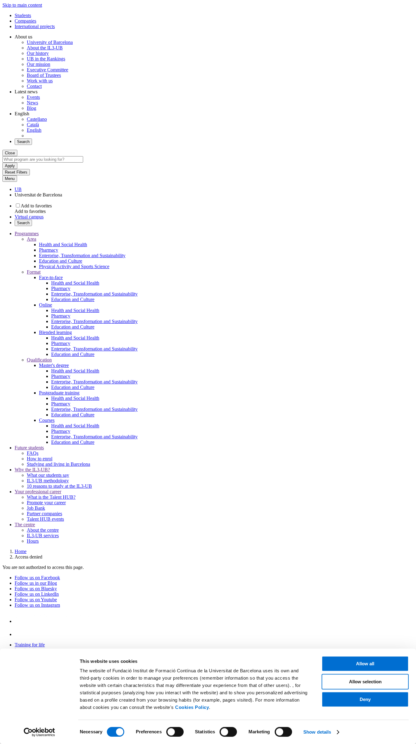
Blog (31, 108)
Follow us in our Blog (36, 583)
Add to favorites (36, 205)
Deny (365, 699)
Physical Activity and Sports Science (74, 266)
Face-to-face (51, 277)
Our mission (38, 64)
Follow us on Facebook (37, 577)
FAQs (32, 453)
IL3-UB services (43, 535)
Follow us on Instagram (37, 605)
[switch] (175, 732)
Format (34, 272)
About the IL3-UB (45, 47)
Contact (34, 86)
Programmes (27, 233)
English (34, 130)
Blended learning (55, 332)
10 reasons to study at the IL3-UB (59, 486)
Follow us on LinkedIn (37, 594)
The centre (25, 524)
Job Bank (36, 508)
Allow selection (365, 681)
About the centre (43, 530)
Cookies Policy (192, 707)
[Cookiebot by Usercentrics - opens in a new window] (39, 732)
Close (10, 153)
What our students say (48, 475)
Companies (25, 20)
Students (23, 15)
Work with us (40, 80)
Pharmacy (48, 250)
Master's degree (54, 365)
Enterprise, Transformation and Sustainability (82, 255)
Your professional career (38, 491)
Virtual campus (29, 216)
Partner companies (44, 513)
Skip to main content (22, 5)
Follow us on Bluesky (36, 588)
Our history (38, 53)
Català (33, 124)
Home (20, 551)
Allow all (365, 663)
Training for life (30, 644)
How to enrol (39, 458)
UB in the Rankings (46, 58)
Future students (29, 447)
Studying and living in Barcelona (58, 464)
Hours (33, 541)
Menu (10, 178)
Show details (317, 732)
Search (23, 141)
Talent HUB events (45, 519)
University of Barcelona (50, 42)
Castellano (37, 119)
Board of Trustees (44, 75)
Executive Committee (47, 69)
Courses (47, 420)
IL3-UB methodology (48, 480)
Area (31, 239)
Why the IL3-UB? (32, 469)
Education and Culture (60, 261)
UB (18, 189)
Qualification (39, 359)
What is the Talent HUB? (51, 497)
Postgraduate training (59, 392)
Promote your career (46, 502)
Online (45, 304)
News (32, 102)
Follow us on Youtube (36, 599)
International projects (35, 26)
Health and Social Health (63, 244)
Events (33, 97)
